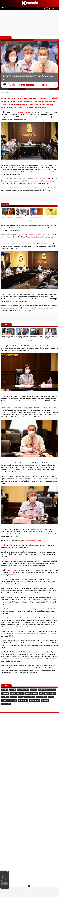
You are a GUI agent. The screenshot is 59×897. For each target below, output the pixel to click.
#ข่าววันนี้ (4, 690)
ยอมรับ (4, 884)
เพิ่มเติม (5, 881)
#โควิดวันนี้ (42, 690)
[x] (47, 8)
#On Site (13, 697)
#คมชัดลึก (13, 690)
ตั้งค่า (4, 887)
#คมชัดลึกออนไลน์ (23, 690)
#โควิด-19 (33, 690)
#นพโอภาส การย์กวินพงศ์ (9, 700)
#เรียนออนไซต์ (6, 704)
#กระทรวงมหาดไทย (49, 693)
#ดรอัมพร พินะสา (42, 697)
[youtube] (50, 8)
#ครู (40, 693)
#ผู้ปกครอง (5, 693)
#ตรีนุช (51, 697)
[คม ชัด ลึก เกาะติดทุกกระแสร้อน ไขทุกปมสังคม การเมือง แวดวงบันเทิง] (29, 3)
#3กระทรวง (45, 700)
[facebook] (44, 8)
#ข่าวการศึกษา (51, 690)
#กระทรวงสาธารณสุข (17, 693)
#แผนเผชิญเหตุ (23, 700)
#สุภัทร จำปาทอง (34, 700)
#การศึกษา (5, 697)
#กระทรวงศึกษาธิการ (31, 693)
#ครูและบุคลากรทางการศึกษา (26, 697)
